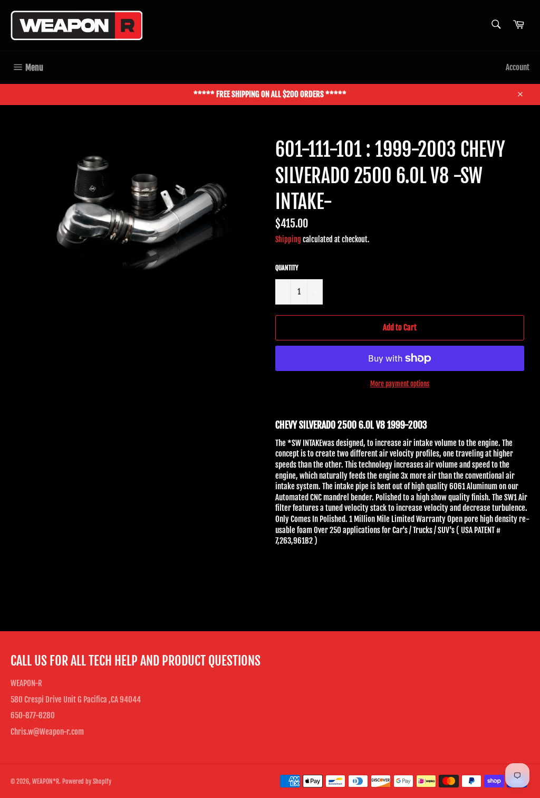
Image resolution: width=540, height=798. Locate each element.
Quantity (286, 268)
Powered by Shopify (86, 781)
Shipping (288, 239)
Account (517, 67)
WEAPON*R (45, 781)
